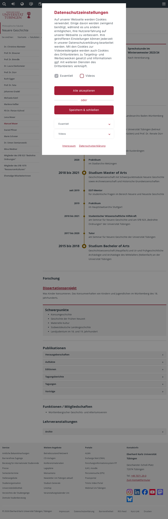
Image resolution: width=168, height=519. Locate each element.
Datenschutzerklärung (92, 145)
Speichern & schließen (84, 110)
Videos (90, 75)
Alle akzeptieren (84, 90)
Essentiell (66, 75)
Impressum (69, 145)
